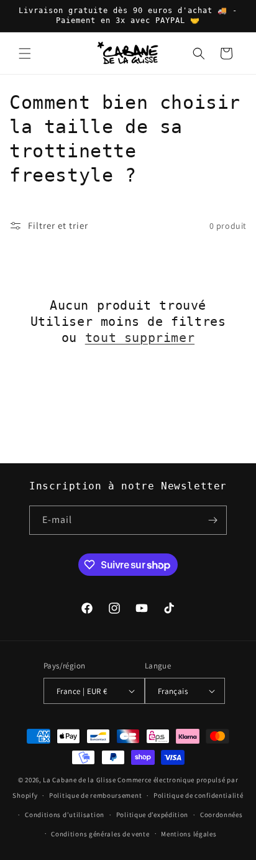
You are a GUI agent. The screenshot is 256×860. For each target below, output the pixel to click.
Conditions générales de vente (100, 834)
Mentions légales (188, 834)
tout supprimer (139, 337)
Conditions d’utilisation (64, 814)
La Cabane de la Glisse (79, 779)
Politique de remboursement (95, 795)
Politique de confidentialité (198, 795)
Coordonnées (221, 814)
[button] (25, 53)
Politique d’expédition (152, 814)
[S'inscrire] (212, 520)
